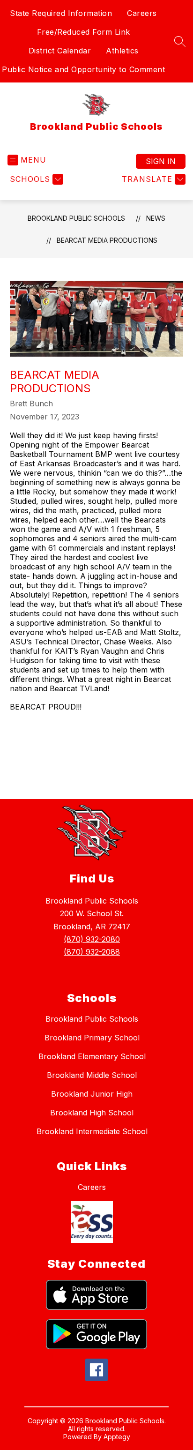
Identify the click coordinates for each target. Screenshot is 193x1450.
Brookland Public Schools (76, 218)
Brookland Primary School (92, 1037)
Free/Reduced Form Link (83, 32)
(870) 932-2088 (92, 952)
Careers (142, 13)
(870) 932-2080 (92, 939)
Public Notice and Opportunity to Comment (83, 69)
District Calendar (60, 50)
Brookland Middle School (92, 1075)
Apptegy (117, 1437)
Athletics (122, 50)
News (155, 218)
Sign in (161, 161)
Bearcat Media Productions (107, 240)
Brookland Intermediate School (92, 1131)
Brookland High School (92, 1112)
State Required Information (61, 13)
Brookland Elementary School (92, 1056)
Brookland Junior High (92, 1094)
